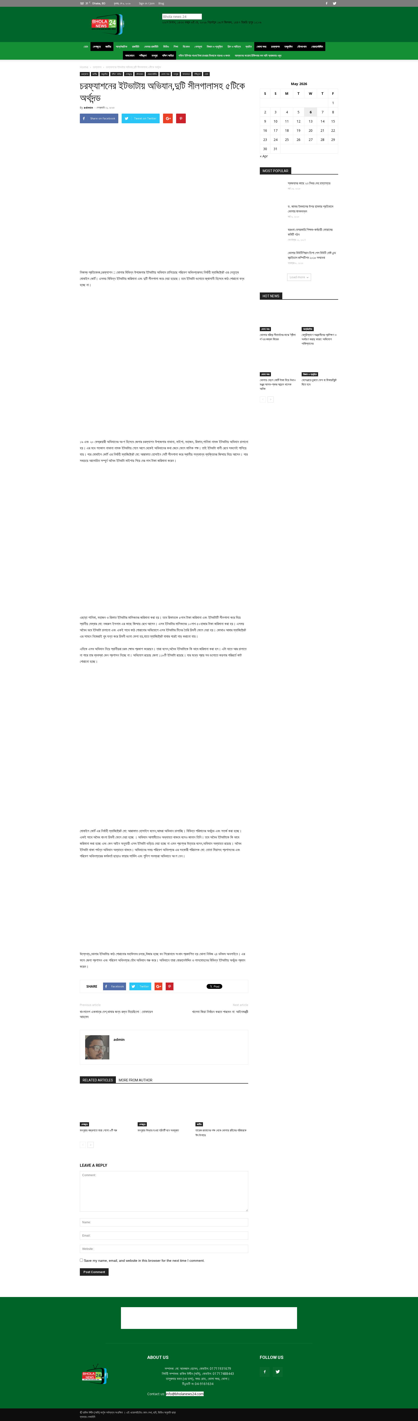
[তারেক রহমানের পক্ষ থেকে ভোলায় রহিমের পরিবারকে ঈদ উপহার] (221, 1108)
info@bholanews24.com (185, 1394)
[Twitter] (334, 3)
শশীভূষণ (197, 74)
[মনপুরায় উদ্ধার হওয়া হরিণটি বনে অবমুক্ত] (164, 1108)
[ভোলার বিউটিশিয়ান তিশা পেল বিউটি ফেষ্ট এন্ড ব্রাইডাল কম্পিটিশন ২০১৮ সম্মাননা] (272, 258)
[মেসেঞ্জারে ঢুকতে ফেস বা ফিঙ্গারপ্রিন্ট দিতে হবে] (320, 363)
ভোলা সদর (165, 74)
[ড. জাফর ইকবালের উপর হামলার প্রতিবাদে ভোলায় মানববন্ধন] (272, 212)
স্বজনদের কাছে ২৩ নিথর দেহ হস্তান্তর (309, 183)
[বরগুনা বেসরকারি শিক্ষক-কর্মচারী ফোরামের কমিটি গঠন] (272, 235)
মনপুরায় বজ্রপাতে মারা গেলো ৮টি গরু (98, 1130)
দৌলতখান (139, 74)
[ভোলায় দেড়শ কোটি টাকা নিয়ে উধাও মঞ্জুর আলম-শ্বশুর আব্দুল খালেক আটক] (278, 363)
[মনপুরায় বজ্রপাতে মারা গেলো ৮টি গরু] (106, 1108)
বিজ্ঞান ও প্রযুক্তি (310, 374)
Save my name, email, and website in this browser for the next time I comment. (144, 1260)
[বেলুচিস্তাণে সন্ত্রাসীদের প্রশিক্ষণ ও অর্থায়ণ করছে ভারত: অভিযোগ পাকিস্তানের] (320, 318)
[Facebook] (326, 3)
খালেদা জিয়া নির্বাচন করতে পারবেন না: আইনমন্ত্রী (220, 1012)
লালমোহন (186, 74)
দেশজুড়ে (129, 74)
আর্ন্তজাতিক (307, 329)
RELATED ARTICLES (98, 1080)
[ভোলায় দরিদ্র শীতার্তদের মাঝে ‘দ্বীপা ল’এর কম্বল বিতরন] (278, 318)
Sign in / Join (147, 3)
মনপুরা (175, 74)
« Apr (264, 156)
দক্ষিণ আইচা (116, 74)
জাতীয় (94, 74)
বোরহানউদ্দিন (152, 74)
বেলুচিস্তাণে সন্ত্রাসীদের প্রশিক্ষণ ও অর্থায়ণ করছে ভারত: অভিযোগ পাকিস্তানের (319, 339)
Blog (161, 3)
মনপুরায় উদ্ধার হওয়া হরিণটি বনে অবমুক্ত (158, 1130)
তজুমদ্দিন (104, 74)
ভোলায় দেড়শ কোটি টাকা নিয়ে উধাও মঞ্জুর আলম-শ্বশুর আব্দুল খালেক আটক (278, 384)
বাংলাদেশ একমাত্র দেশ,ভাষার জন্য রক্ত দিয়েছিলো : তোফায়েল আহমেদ (116, 1014)
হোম (206, 74)
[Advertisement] (209, 1318)
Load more (297, 277)
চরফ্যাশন (84, 74)
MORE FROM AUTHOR (135, 1080)
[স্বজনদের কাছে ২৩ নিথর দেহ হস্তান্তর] (272, 189)
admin (88, 107)
